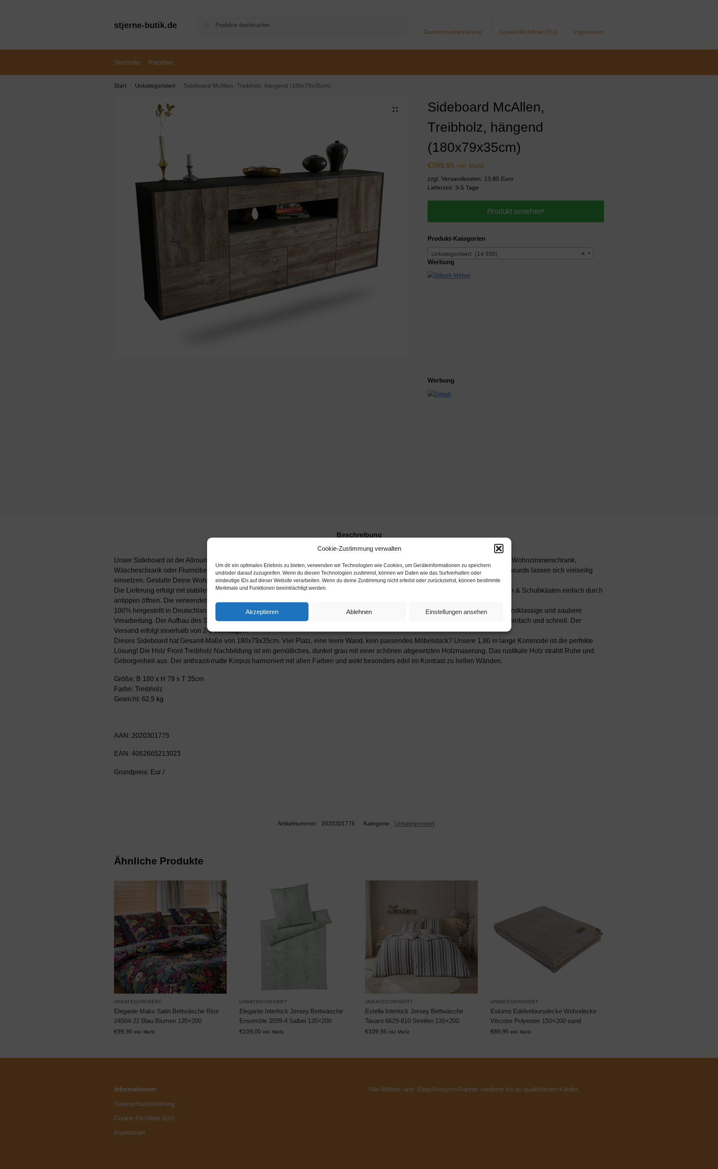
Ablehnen (359, 611)
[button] (499, 548)
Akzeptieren (262, 611)
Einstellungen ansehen (456, 611)
